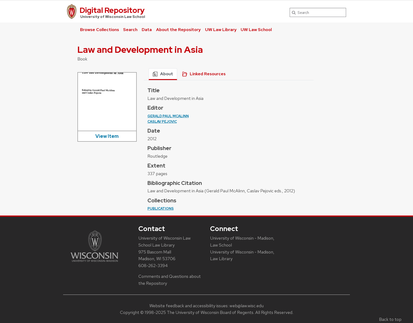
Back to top (390, 319)
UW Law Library (221, 29)
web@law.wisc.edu (246, 305)
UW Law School (256, 29)
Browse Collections (99, 29)
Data (147, 29)
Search (130, 29)
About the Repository (178, 29)
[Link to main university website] (94, 262)
